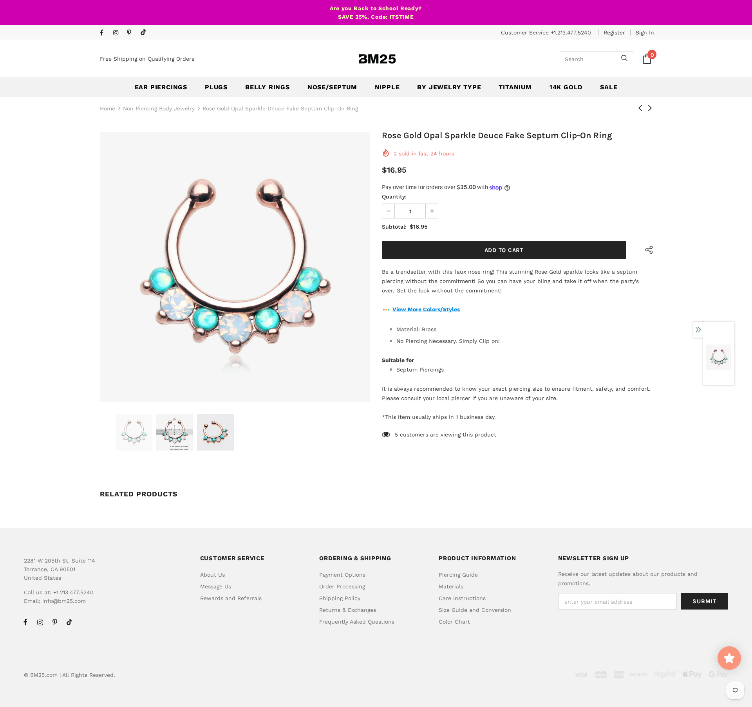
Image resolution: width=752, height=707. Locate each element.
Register (614, 32)
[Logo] (377, 58)
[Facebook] (105, 33)
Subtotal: (394, 227)
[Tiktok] (145, 33)
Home (107, 108)
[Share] (647, 250)
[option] (235, 267)
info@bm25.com (64, 601)
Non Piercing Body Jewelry (159, 108)
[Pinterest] (132, 33)
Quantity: (394, 196)
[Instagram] (118, 33)
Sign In (645, 32)
